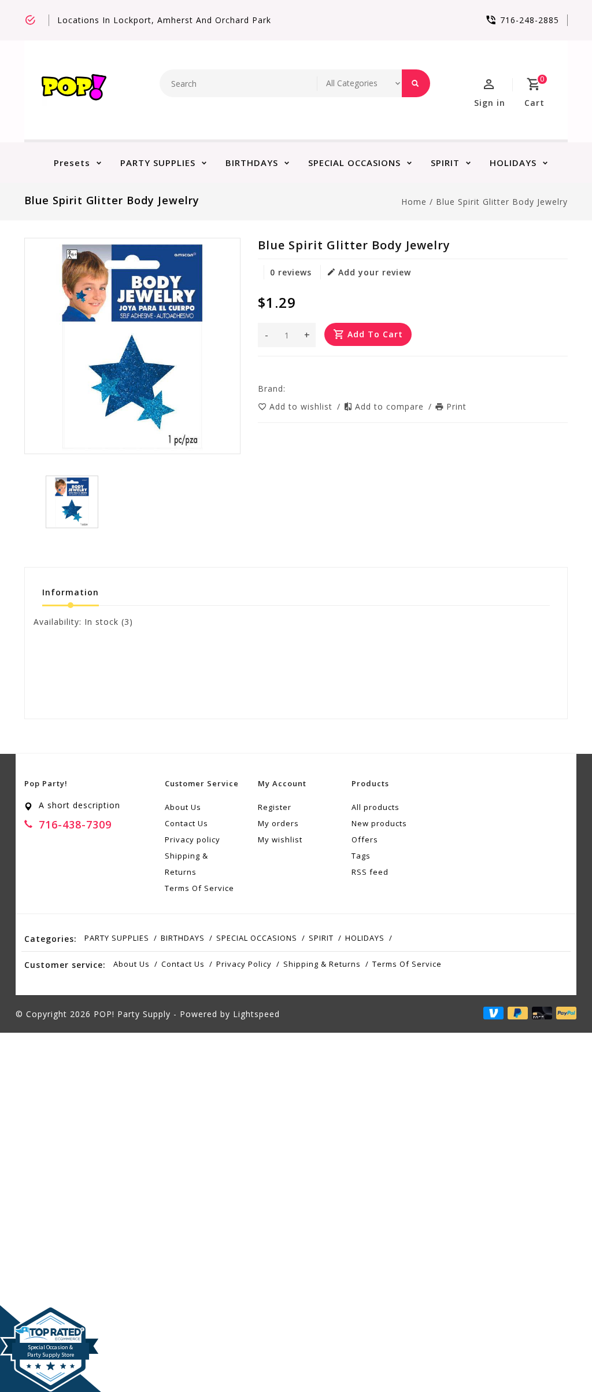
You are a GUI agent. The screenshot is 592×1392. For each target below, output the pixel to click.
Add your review (374, 272)
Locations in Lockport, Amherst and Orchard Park (164, 19)
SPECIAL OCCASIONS (354, 162)
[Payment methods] (564, 1013)
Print (456, 406)
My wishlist (280, 839)
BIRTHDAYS (251, 162)
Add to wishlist (302, 406)
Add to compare (391, 406)
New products (379, 823)
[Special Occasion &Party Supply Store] (50, 1314)
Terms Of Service (199, 888)
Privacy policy (192, 839)
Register (274, 807)
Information (70, 592)
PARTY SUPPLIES (157, 162)
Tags (361, 855)
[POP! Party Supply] (74, 90)
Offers (365, 839)
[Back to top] (557, 1357)
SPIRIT (445, 162)
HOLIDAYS (513, 162)
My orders (278, 823)
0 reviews (291, 272)
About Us (183, 807)
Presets (72, 162)
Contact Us (186, 823)
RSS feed (370, 872)
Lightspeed (256, 1013)
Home (414, 201)
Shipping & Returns (186, 863)
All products (375, 807)
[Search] (416, 83)
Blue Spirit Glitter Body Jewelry (502, 201)
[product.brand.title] (289, 388)
